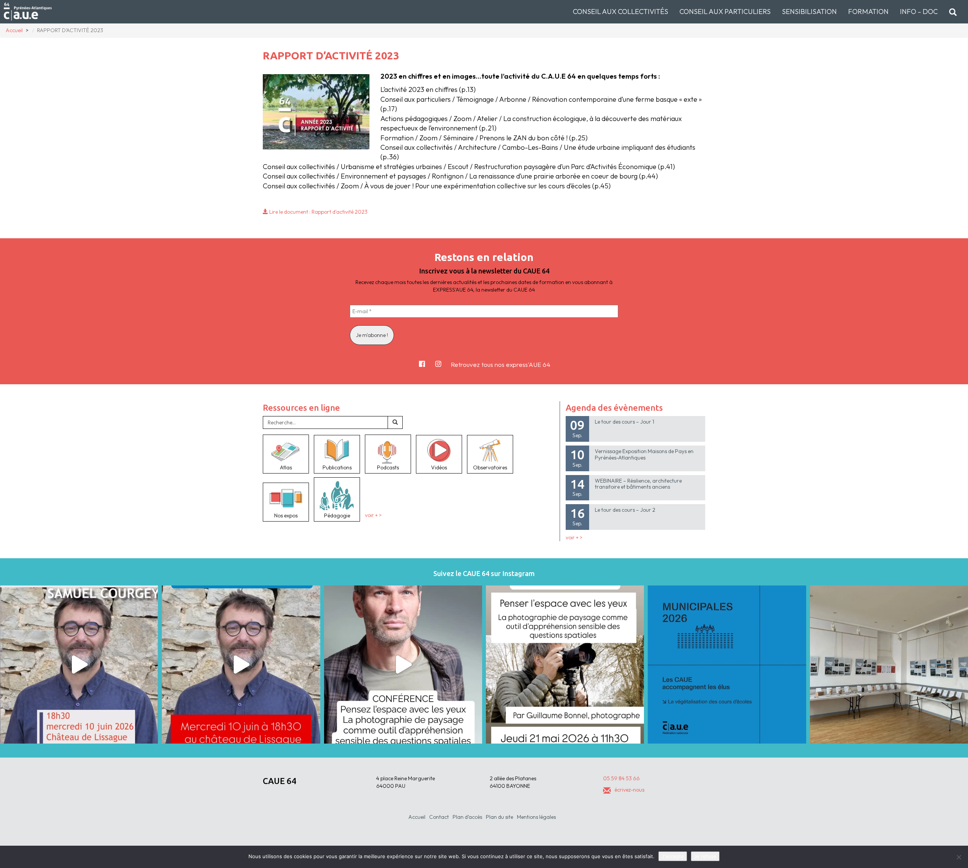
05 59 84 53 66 (621, 778)
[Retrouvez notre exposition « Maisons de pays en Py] (889, 664)
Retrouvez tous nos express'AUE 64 (500, 364)
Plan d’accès (467, 817)
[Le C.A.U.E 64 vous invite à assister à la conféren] (565, 664)
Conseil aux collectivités (620, 11)
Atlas (286, 467)
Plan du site (499, 817)
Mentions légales (536, 817)
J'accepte (672, 856)
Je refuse (705, 856)
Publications (337, 467)
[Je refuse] (958, 857)
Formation (868, 11)
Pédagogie (337, 515)
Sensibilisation (809, 11)
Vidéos (439, 467)
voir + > (373, 515)
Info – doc (919, 11)
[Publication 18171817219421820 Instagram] (79, 664)
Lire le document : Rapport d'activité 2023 (318, 211)
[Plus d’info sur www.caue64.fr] (403, 664)
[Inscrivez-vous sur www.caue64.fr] (241, 664)
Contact (439, 817)
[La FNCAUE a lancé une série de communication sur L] (727, 664)
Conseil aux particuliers (725, 11)
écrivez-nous (629, 789)
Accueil (416, 817)
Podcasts (388, 467)
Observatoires (490, 467)
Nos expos (286, 515)
